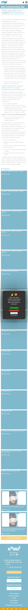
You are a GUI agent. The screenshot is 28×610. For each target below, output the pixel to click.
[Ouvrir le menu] (26, 2)
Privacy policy (14, 315)
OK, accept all (14, 307)
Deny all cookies (14, 310)
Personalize (14, 313)
